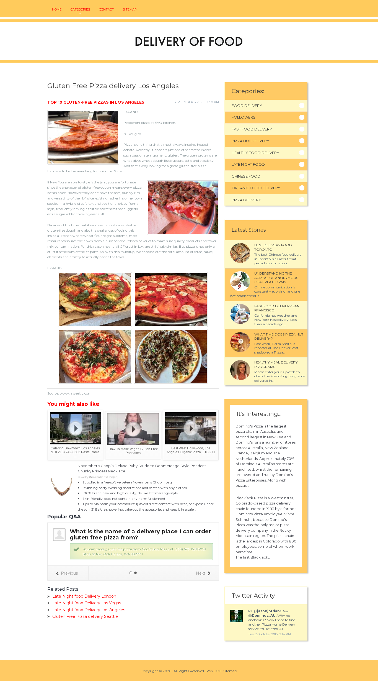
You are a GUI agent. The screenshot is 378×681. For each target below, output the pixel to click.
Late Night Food (248, 164)
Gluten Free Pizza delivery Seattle (85, 616)
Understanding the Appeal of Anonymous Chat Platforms (276, 277)
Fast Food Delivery (252, 129)
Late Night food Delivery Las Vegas (86, 602)
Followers (243, 117)
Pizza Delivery (246, 200)
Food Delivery (247, 105)
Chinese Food (246, 176)
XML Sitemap (226, 671)
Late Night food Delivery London (84, 596)
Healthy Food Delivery (255, 152)
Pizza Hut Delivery (250, 141)
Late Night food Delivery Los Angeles (88, 609)
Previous (69, 573)
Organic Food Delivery (256, 188)
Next (200, 573)
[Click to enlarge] (95, 324)
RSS (209, 671)
